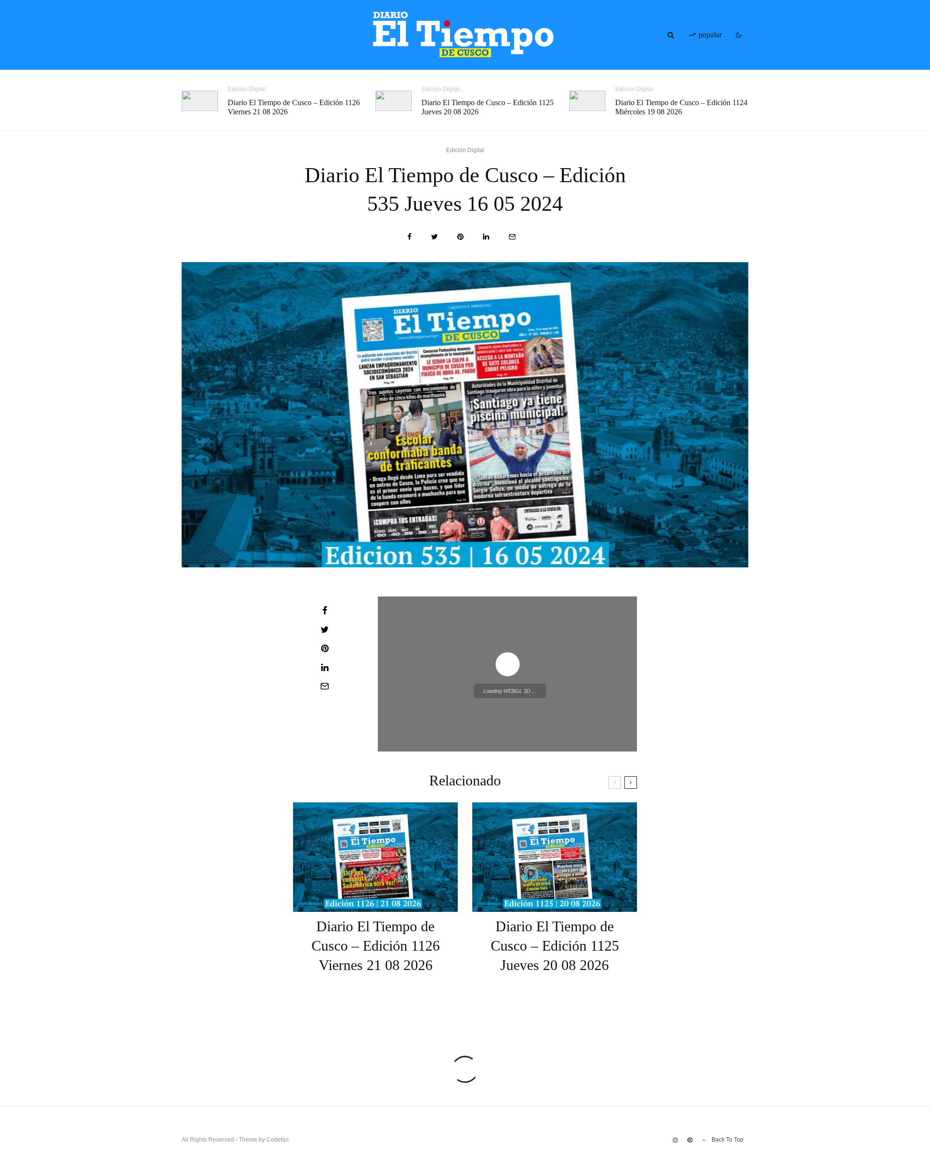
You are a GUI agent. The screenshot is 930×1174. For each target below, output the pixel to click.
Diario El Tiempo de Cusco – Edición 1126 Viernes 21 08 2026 (294, 107)
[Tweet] (434, 236)
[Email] (512, 236)
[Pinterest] (689, 1140)
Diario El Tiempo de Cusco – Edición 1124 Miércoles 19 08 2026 (681, 107)
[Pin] (460, 236)
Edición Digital (247, 89)
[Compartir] (409, 236)
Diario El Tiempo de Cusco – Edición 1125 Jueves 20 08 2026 (487, 107)
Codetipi (277, 1139)
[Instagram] (675, 1140)
